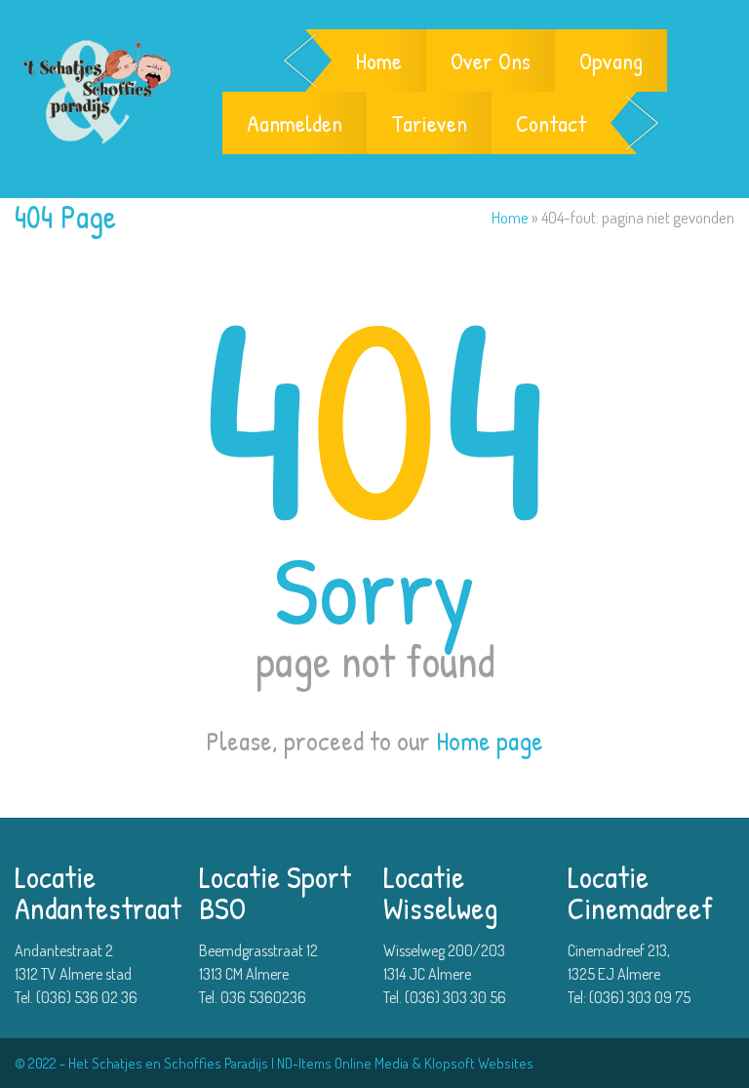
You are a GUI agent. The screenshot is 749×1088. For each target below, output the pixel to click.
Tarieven (429, 123)
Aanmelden (294, 123)
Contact (551, 123)
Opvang (611, 60)
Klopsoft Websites (478, 1063)
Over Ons (491, 60)
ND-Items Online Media (343, 1063)
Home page (489, 740)
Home (379, 60)
